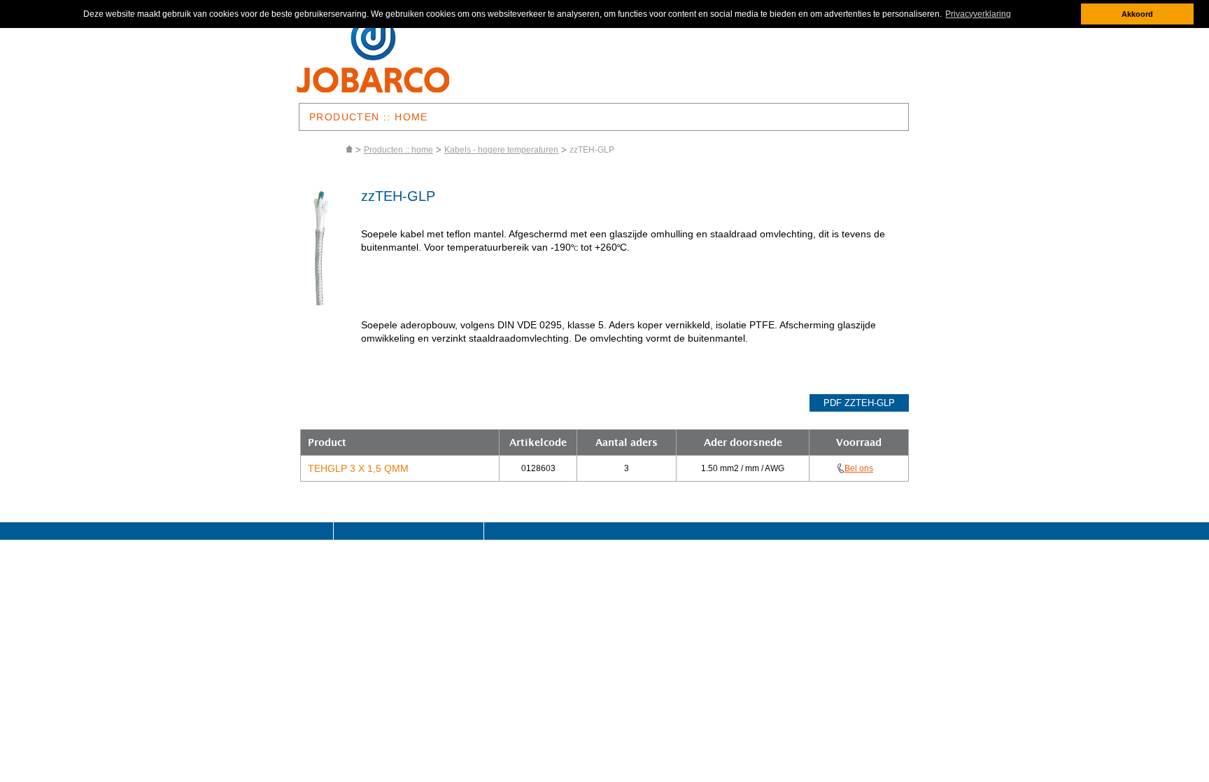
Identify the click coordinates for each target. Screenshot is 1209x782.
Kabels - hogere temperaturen (501, 150)
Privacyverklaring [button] (978, 14)
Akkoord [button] (1137, 14)
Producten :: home (398, 150)
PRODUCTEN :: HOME (368, 117)
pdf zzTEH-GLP (859, 403)
